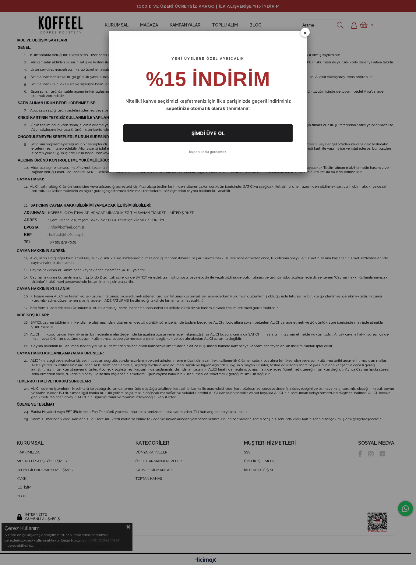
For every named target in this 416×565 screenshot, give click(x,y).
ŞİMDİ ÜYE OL (207, 133)
